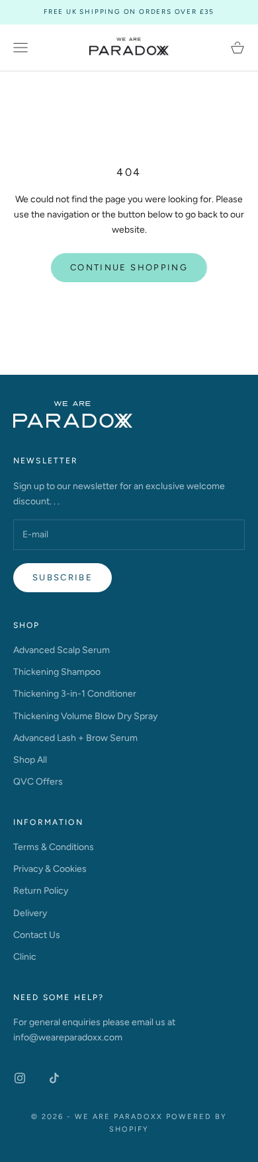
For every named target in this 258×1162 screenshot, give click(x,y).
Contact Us (36, 935)
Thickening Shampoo (57, 672)
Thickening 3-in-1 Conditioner (74, 693)
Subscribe (62, 577)
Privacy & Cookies (50, 868)
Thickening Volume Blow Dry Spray (85, 716)
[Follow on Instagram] (19, 1078)
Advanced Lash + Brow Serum (75, 738)
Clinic (24, 956)
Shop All (30, 759)
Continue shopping (129, 267)
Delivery (30, 913)
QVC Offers (38, 781)
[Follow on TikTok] (54, 1078)
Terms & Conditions (53, 847)
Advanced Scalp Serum (61, 650)
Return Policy (40, 890)
